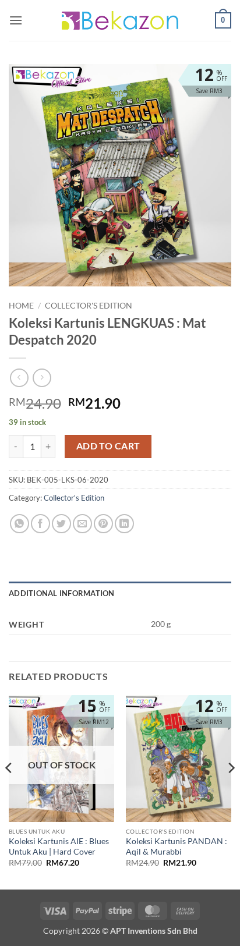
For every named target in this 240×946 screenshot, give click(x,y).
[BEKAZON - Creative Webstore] (120, 20)
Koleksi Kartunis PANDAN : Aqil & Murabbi (176, 846)
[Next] (231, 791)
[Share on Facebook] (40, 523)
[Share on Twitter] (61, 523)
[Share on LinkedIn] (124, 523)
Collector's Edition (88, 305)
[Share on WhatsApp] (19, 523)
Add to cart (108, 446)
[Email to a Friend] (82, 523)
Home (21, 305)
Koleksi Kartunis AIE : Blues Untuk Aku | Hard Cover (59, 846)
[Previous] (9, 791)
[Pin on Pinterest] (103, 523)
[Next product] (19, 378)
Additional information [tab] (62, 593)
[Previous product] (42, 378)
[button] (16, 20)
